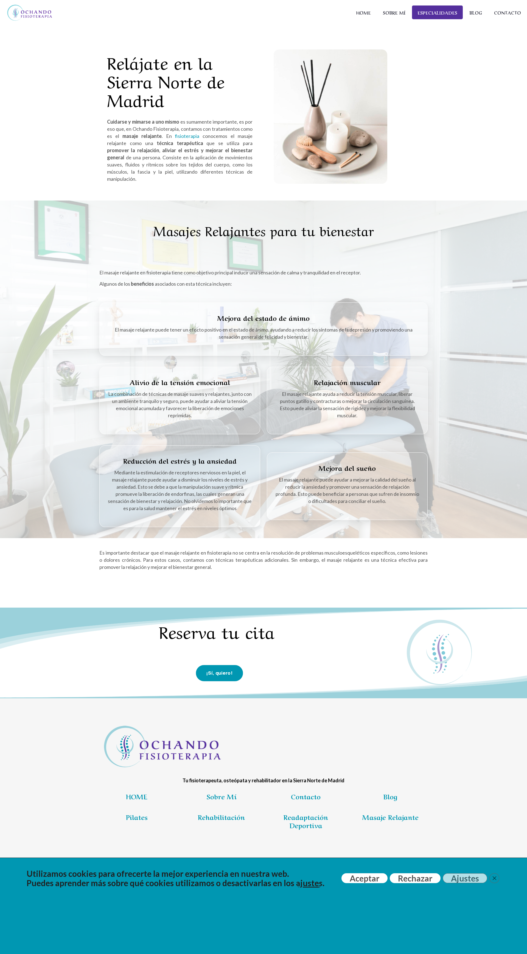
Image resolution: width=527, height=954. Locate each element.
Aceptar (364, 878)
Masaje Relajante (390, 817)
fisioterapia (187, 136)
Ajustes (465, 878)
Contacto (306, 796)
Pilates (137, 817)
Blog (390, 796)
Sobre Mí (221, 796)
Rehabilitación (221, 817)
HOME (136, 796)
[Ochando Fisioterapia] (29, 12)
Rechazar (415, 878)
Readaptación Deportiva (306, 821)
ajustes (309, 883)
